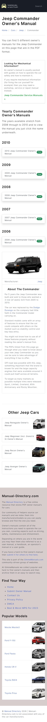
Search (38, 6)
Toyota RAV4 (11, 680)
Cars (13, 30)
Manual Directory (14, 502)
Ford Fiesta (10, 653)
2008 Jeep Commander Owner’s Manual (23, 196)
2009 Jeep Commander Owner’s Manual (23, 174)
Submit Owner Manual (19, 591)
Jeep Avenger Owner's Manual (16, 467)
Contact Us (13, 595)
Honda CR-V (10, 667)
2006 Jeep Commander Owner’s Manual (23, 241)
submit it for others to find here (22, 555)
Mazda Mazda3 (12, 627)
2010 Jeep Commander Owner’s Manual (23, 152)
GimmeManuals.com (33, 559)
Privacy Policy (15, 599)
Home (4, 30)
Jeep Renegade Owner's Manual (16, 424)
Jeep (21, 30)
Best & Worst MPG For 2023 (22, 608)
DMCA (10, 603)
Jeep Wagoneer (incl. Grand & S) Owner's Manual (19, 437)
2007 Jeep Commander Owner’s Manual (23, 218)
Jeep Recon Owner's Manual (15, 451)
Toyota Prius (11, 693)
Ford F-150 (10, 640)
